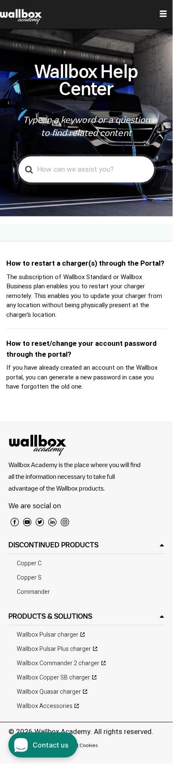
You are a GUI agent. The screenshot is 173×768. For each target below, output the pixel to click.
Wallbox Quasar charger (49, 691)
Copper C (29, 563)
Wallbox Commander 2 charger (58, 663)
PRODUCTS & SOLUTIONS (50, 616)
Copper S (29, 577)
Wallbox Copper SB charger (53, 677)
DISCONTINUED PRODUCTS (53, 544)
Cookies (89, 745)
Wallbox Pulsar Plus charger (54, 649)
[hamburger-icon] (163, 15)
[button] (86, 545)
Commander (33, 592)
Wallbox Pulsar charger (47, 634)
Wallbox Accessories (44, 706)
